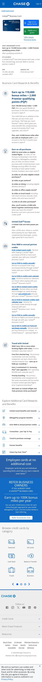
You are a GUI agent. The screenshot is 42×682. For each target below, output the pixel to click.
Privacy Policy (7, 679)
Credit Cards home (7, 11)
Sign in (39, 4)
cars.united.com (24, 294)
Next (29, 584)
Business (30, 576)
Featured (11, 547)
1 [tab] (17, 584)
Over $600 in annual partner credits (25, 424)
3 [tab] (25, 584)
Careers (7, 645)
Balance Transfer (30, 561)
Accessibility (12, 648)
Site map (21, 648)
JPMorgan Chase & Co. (31, 642)
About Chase (7, 642)
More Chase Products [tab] (22, 626)
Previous (12, 584)
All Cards (30, 547)
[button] (40, 666)
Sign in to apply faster (33, 23)
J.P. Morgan (18, 642)
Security (23, 645)
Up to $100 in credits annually (23, 263)
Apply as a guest (33, 31)
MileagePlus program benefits (25, 418)
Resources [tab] (22, 634)
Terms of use (32, 645)
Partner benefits (21, 445)
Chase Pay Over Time (24, 452)
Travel (12, 576)
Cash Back (11, 561)
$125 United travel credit (21, 250)
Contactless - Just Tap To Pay (25, 431)
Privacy (15, 645)
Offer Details (29, 37)
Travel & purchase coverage (25, 438)
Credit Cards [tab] (22, 618)
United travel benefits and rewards (25, 411)
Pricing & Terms (30, 40)
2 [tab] (21, 584)
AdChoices (30, 648)
